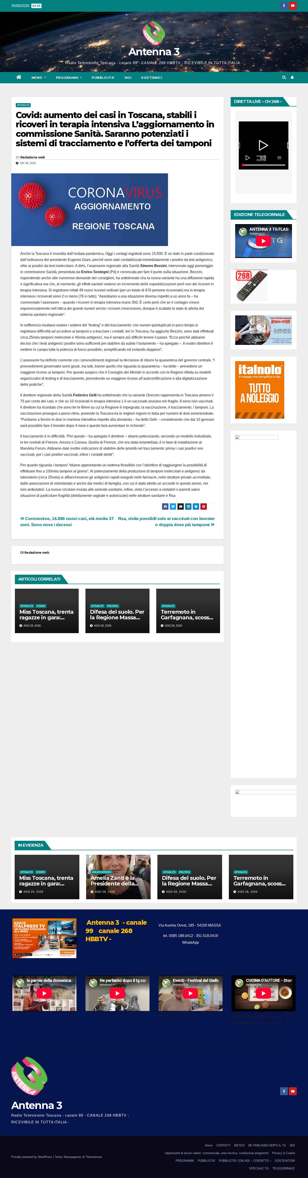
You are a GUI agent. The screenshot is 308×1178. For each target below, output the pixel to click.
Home (209, 1145)
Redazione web (32, 157)
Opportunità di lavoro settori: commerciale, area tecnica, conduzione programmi (217, 1153)
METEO (239, 1145)
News (38, 78)
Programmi (67, 78)
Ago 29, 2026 (33, 891)
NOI (128, 78)
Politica (112, 606)
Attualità (23, 105)
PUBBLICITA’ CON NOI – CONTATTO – (245, 1160)
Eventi (41, 606)
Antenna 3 (154, 51)
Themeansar (93, 1157)
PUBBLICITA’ (103, 78)
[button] (284, 77)
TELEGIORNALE (283, 1168)
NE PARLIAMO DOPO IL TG (267, 1145)
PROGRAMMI (185, 1160)
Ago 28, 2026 (105, 891)
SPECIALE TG (259, 1168)
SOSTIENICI (151, 78)
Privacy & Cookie (283, 1153)
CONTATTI (223, 1145)
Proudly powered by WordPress (32, 1157)
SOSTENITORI (285, 1160)
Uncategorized (101, 872)
